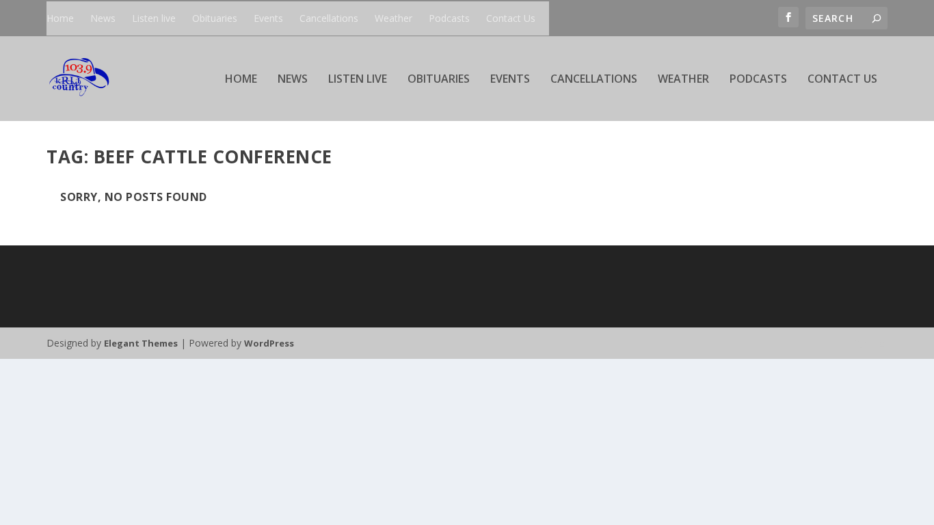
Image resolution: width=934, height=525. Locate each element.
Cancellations (328, 18)
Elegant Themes (141, 343)
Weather (393, 18)
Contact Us (510, 18)
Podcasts (449, 18)
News (103, 18)
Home (60, 18)
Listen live (154, 18)
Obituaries (214, 18)
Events (268, 18)
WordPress (269, 343)
